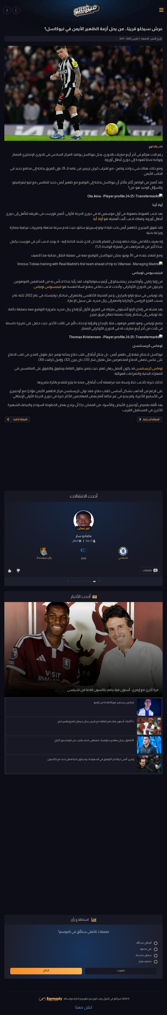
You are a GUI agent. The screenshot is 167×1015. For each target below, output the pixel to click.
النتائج (46, 970)
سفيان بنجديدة (144, 955)
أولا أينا (98, 219)
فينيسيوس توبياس (48, 286)
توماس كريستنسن (149, 368)
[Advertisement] (83, 458)
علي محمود (146, 949)
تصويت (121, 970)
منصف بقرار (145, 961)
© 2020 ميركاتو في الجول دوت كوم (111, 998)
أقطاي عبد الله (144, 943)
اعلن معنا (83, 1007)
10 (72, 581)
